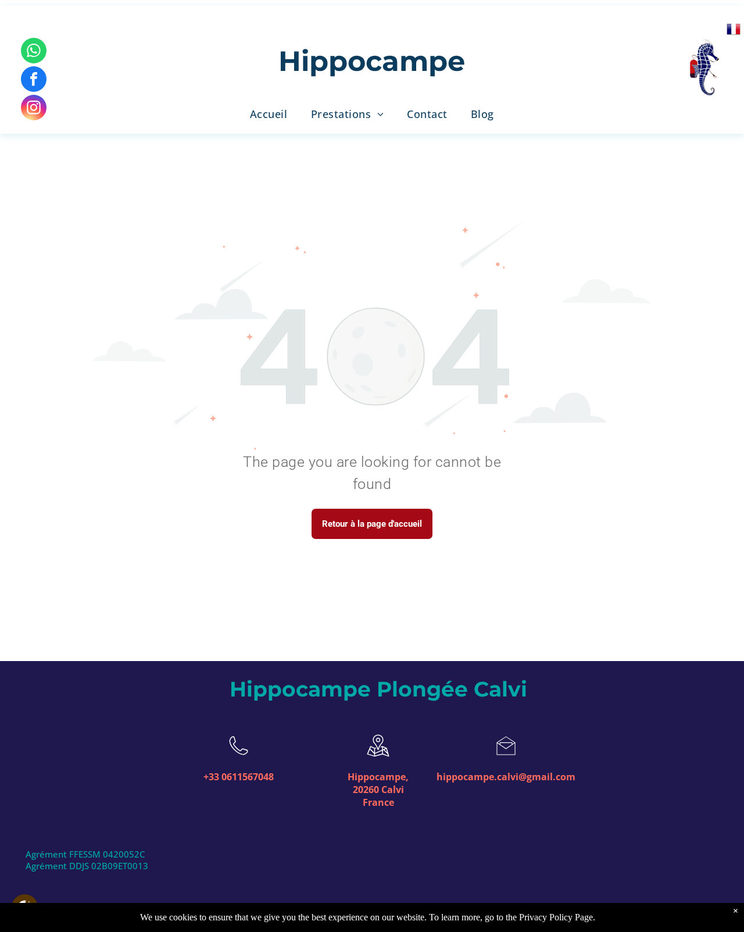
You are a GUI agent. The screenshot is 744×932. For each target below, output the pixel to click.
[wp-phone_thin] (238, 757)
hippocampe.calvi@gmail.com (506, 776)
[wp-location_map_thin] (378, 757)
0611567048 (247, 776)
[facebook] (33, 80)
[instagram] (33, 109)
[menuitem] (268, 114)
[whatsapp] (33, 52)
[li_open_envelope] (506, 757)
